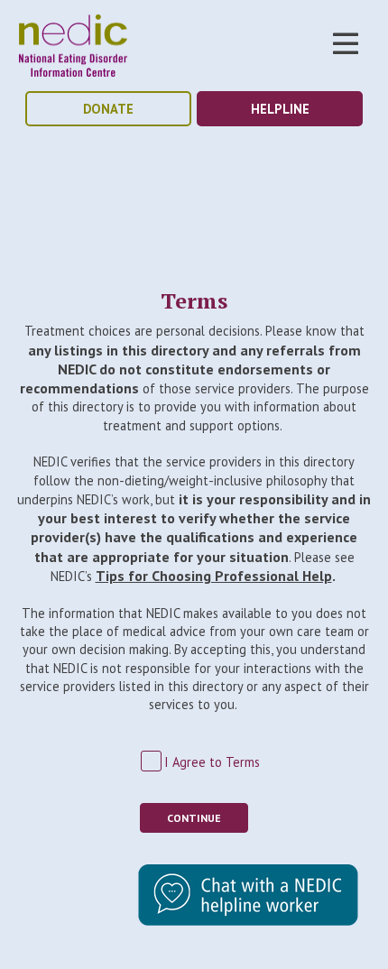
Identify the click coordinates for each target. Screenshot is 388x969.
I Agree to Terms (212, 762)
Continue (194, 818)
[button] (248, 921)
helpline (280, 108)
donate (108, 108)
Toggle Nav (345, 43)
